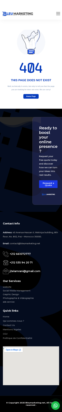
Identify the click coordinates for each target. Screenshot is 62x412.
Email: (6, 243)
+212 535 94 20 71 (21, 262)
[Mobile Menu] (58, 13)
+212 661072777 (20, 254)
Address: (8, 232)
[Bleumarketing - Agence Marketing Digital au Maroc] (17, 13)
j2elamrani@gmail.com (25, 271)
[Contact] (6, 254)
